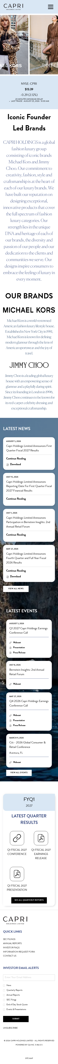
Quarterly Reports (14, 990)
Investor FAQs (16, 948)
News (8, 985)
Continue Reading (16, 458)
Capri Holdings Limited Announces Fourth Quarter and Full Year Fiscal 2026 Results (26, 558)
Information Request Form (24, 952)
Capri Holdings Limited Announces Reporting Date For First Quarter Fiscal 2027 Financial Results (29, 486)
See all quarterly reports (29, 900)
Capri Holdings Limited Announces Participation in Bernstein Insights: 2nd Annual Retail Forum (28, 522)
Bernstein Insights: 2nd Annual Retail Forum (26, 672)
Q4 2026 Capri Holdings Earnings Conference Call (29, 703)
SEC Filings (14, 939)
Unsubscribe (10, 1028)
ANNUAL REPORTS (17, 943)
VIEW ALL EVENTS (19, 773)
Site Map (29, 1059)
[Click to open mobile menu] (50, 7)
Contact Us (14, 956)
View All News (16, 589)
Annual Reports (13, 995)
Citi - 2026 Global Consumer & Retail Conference (27, 745)
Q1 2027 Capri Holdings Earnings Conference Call (28, 631)
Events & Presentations (16, 1009)
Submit (15, 1019)
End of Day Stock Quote (17, 1005)
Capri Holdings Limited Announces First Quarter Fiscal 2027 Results (29, 448)
